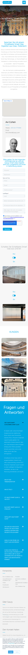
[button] (24, 2)
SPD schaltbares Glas (20, 586)
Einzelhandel (6, 585)
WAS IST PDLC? (8, 489)
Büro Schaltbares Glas (8, 576)
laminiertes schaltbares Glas (20, 579)
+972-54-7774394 (15, 128)
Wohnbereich (6, 587)
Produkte (17, 576)
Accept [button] (10, 652)
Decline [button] (17, 652)
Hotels (4, 582)
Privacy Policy (11, 643)
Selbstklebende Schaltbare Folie (21, 583)
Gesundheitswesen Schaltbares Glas (7, 579)
